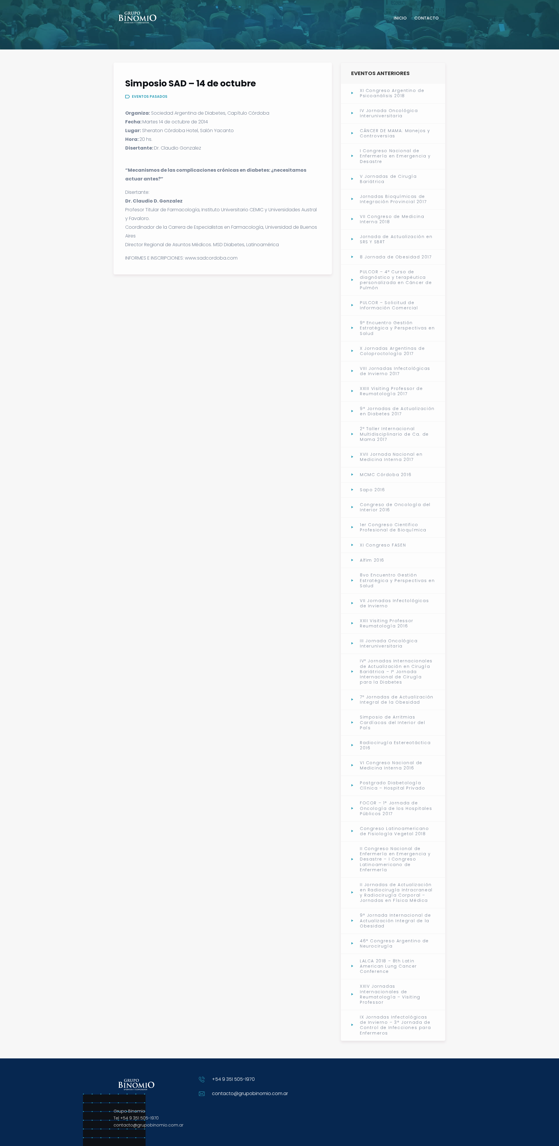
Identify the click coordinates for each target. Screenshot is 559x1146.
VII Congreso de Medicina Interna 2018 (392, 219)
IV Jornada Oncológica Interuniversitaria (389, 113)
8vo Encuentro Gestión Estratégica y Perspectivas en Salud (397, 580)
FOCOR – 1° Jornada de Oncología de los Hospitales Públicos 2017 (396, 808)
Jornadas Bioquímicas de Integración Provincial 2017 (393, 199)
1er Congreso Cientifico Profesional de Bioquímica (393, 527)
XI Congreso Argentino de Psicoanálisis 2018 (392, 93)
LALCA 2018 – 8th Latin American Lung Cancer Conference (388, 966)
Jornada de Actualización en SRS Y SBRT (396, 239)
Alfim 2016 (372, 560)
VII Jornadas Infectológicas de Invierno (394, 603)
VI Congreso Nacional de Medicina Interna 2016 (391, 765)
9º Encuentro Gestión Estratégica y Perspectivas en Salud (397, 328)
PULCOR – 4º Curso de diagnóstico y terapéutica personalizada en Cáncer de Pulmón (396, 279)
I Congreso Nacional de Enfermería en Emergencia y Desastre (395, 156)
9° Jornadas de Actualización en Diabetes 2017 (397, 411)
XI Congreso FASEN (383, 545)
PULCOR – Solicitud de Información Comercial (389, 305)
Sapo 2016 (372, 489)
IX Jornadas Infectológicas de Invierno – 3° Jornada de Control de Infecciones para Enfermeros (395, 1025)
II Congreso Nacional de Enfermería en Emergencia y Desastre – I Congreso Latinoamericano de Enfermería (395, 859)
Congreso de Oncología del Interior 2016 (395, 507)
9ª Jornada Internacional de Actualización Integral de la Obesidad (395, 921)
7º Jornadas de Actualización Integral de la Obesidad (397, 699)
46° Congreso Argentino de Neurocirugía (394, 943)
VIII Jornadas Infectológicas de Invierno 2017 (395, 371)
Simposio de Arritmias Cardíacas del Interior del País (392, 722)
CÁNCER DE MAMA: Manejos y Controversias (395, 133)
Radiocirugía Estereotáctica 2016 (395, 745)
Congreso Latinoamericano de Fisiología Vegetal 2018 (394, 831)
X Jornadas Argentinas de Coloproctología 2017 (392, 351)
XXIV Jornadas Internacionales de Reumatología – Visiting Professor (390, 994)
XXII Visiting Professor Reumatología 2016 (386, 623)
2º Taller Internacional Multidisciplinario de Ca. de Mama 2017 (394, 434)
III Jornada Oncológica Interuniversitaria (389, 643)
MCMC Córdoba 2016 (385, 474)
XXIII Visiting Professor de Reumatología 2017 (391, 391)
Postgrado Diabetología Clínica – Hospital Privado (392, 785)
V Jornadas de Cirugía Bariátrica (388, 179)
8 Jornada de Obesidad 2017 (396, 257)
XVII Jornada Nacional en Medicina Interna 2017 (391, 457)
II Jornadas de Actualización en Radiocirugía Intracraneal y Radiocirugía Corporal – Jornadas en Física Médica (396, 892)
